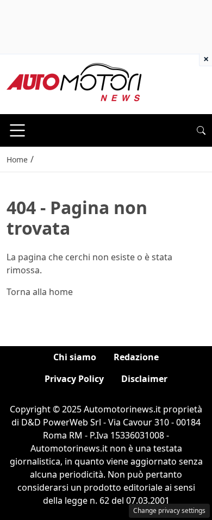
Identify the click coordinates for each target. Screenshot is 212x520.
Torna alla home (40, 292)
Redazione (136, 357)
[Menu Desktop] (17, 130)
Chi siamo (74, 357)
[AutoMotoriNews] (74, 83)
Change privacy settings (169, 510)
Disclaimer (144, 379)
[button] (201, 130)
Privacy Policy (74, 379)
